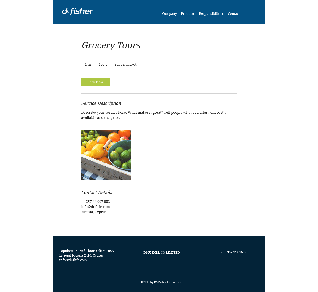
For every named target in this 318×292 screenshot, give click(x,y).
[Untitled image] (106, 155)
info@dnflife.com (73, 260)
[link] (95, 82)
